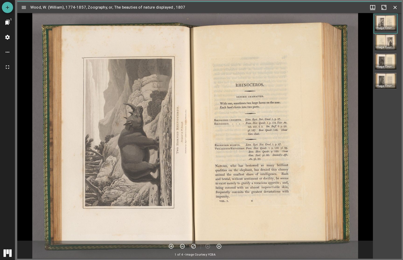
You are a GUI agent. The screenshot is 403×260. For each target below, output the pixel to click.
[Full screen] (7, 67)
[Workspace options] (7, 52)
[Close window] (395, 7)
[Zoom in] (171, 246)
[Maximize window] (383, 7)
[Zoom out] (182, 246)
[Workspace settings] (7, 37)
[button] (385, 23)
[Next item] (219, 246)
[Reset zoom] (193, 246)
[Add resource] (7, 7)
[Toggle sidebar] (23, 7)
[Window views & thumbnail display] (372, 7)
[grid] (387, 136)
